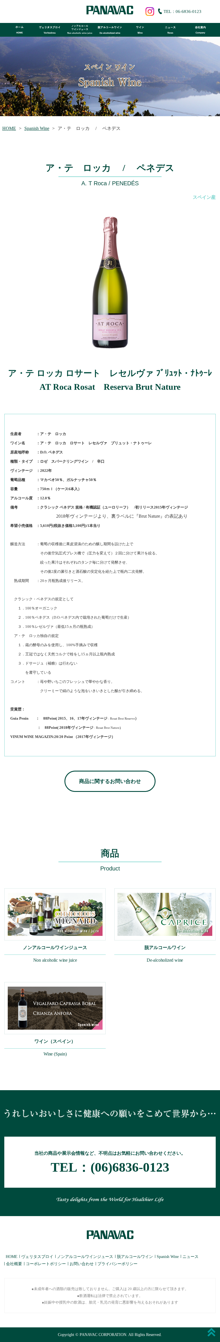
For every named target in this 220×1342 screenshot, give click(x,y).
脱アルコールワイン (135, 1257)
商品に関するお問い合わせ (110, 781)
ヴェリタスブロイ (37, 1257)
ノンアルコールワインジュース (85, 1257)
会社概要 (14, 1264)
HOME (9, 128)
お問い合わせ (82, 1264)
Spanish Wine (36, 128)
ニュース (190, 1257)
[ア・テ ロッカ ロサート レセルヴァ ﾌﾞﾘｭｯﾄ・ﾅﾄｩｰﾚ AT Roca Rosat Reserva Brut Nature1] (109, 282)
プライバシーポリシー (117, 1264)
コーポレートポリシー (46, 1264)
